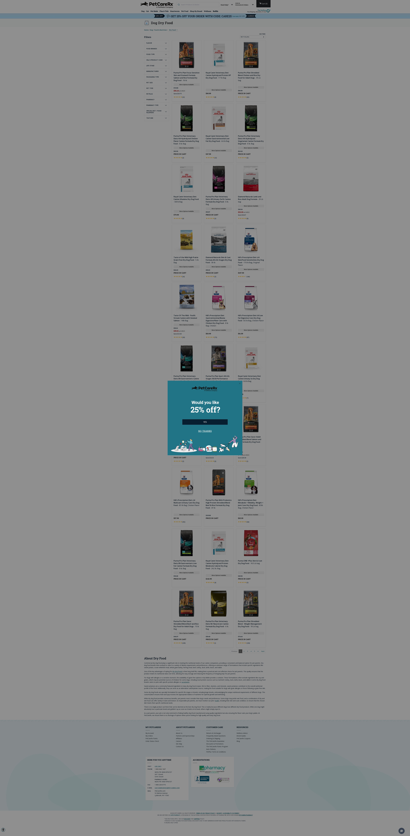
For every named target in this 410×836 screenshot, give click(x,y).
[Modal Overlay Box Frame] (205, 418)
